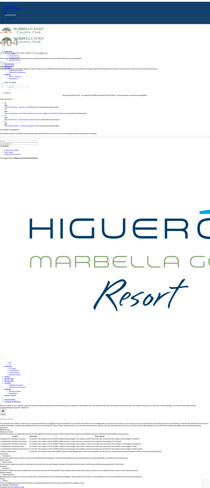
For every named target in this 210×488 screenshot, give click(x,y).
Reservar (7, 93)
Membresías (9, 64)
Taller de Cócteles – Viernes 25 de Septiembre (21, 107)
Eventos (7, 68)
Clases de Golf (14, 372)
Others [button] (2, 479)
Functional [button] (4, 454)
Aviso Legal (8, 152)
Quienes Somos (14, 60)
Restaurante (9, 381)
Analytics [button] (3, 466)
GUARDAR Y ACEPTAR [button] (9, 485)
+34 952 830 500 (10, 15)
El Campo (12, 368)
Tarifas (7, 377)
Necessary (6, 430)
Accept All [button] (16, 407)
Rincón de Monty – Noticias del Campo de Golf (21, 119)
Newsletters (13, 393)
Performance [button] (5, 460)
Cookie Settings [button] (6, 407)
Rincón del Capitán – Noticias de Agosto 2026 (21, 126)
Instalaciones (14, 56)
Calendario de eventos (17, 72)
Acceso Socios (9, 7)
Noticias (7, 389)
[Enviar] (1, 65)
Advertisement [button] (5, 472)
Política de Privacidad (12, 154)
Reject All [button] (24, 407)
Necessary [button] (4, 427)
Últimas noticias (15, 391)
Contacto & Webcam (12, 9)
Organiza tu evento (16, 70)
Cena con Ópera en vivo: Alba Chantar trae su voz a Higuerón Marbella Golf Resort (35, 113)
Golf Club (8, 366)
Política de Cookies (11, 150)
